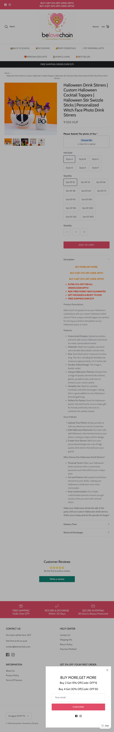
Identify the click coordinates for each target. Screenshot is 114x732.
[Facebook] (76, 716)
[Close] (107, 670)
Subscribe (78, 707)
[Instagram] (80, 716)
